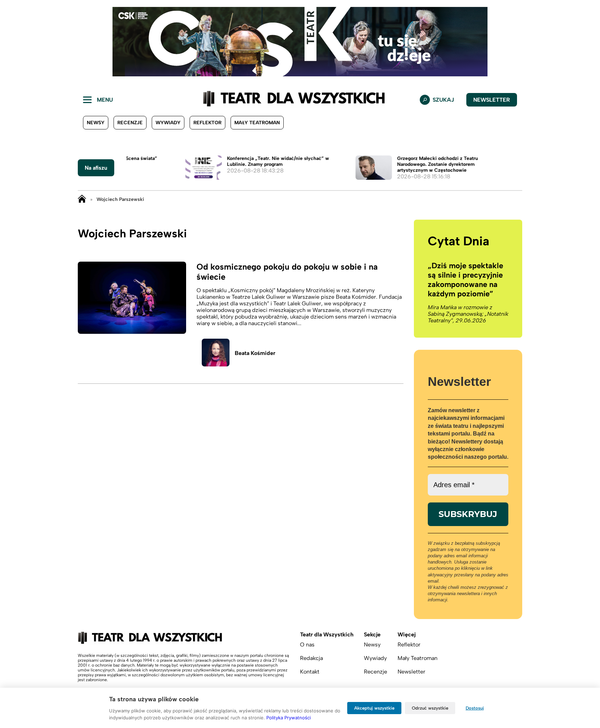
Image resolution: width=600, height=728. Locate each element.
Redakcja (311, 658)
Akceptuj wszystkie (374, 708)
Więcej (407, 634)
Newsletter (491, 99)
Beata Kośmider (255, 353)
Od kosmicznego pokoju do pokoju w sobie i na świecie (287, 272)
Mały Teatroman (257, 123)
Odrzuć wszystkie (430, 708)
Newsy (96, 123)
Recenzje (130, 123)
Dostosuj (475, 708)
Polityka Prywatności (288, 717)
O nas (307, 644)
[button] (10, 41)
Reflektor (207, 123)
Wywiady (168, 123)
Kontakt (309, 671)
